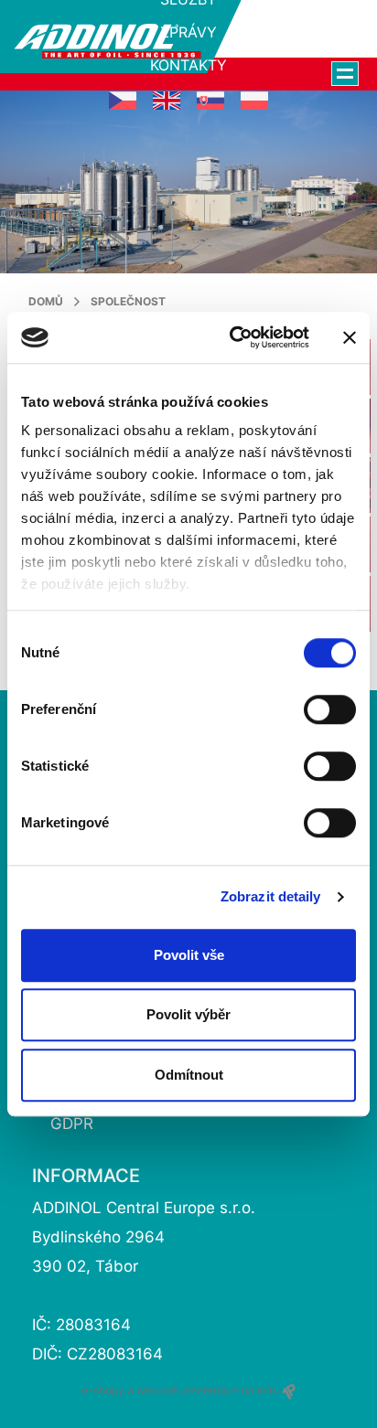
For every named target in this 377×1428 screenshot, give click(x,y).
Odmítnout (189, 1074)
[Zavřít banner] (349, 337)
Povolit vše (189, 955)
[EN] (166, 100)
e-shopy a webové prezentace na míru (181, 1390)
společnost (128, 301)
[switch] (330, 709)
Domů (45, 301)
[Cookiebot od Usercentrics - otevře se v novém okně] (233, 337)
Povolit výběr (188, 1014)
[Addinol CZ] (107, 41)
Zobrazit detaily (271, 896)
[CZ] (122, 100)
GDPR (71, 1123)
